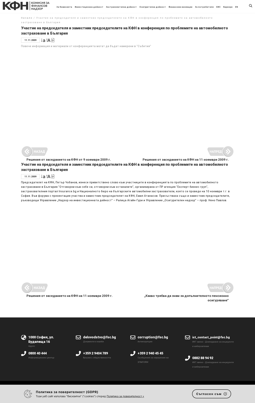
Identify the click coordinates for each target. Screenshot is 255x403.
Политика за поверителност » (125, 396)
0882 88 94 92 (202, 358)
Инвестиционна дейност (89, 7)
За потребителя (204, 7)
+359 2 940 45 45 (150, 353)
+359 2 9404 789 (95, 353)
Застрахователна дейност (121, 7)
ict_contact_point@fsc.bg (211, 337)
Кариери (228, 7)
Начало (26, 18)
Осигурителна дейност (152, 7)
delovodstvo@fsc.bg (99, 337)
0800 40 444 (37, 353)
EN (236, 7)
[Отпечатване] (53, 39)
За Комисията (64, 7)
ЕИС (218, 7)
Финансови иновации (180, 7)
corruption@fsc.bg (153, 337)
